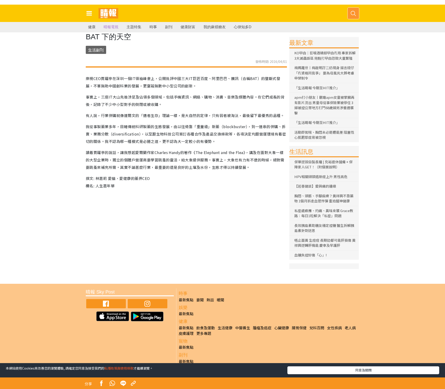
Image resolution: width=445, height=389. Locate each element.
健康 (91, 27)
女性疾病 (334, 327)
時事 (153, 27)
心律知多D (242, 27)
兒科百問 (316, 327)
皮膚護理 (186, 333)
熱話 (210, 300)
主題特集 (134, 27)
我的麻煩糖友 (214, 27)
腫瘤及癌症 (262, 327)
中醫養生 (242, 327)
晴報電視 (111, 27)
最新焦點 (186, 300)
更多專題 (203, 333)
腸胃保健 (299, 327)
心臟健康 (281, 327)
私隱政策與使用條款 (119, 368)
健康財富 (188, 27)
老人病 (350, 327)
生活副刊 (96, 50)
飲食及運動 (205, 327)
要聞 (200, 300)
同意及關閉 (363, 370)
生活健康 (225, 327)
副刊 (168, 27)
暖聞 (220, 300)
